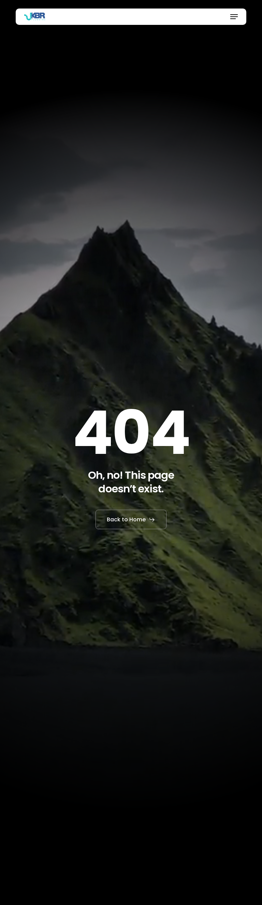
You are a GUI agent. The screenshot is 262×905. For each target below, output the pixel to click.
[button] (234, 16)
